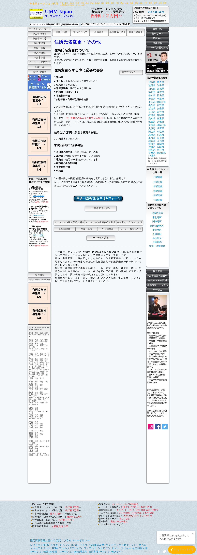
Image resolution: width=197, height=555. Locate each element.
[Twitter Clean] (164, 551)
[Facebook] (158, 426)
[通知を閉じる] (193, 533)
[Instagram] (150, 426)
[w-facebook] (158, 551)
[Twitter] (165, 426)
